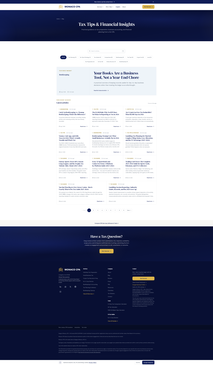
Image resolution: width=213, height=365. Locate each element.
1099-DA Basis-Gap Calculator (116, 310)
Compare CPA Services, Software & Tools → (106, 223)
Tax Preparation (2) (89, 61)
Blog (109, 275)
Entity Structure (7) (111, 61)
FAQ (109, 284)
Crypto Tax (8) (140, 57)
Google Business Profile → (139, 284)
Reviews (110, 278)
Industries (77, 327)
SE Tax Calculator (112, 307)
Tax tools (84, 327)
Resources (110, 287)
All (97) (63, 57)
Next (128, 210)
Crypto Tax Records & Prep (90, 278)
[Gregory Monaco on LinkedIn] (60, 287)
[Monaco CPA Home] (70, 7)
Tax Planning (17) (72, 57)
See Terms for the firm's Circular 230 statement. (89, 352)
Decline (138, 362)
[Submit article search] (89, 51)
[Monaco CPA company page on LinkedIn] (65, 287)
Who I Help (109, 7)
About (124, 7)
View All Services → (88, 294)
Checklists (110, 290)
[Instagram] (60, 292)
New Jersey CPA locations (66, 327)
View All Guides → (113, 321)
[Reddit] (75, 287)
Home (58, 19)
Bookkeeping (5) (120, 57)
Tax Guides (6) (97, 57)
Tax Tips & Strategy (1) (85, 57)
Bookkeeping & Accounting (90, 284)
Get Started (147, 6)
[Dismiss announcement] (153, 2)
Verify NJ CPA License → (139, 287)
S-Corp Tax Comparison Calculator (117, 304)
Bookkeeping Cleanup (89, 290)
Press (109, 281)
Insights (118, 7)
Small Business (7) (123, 61)
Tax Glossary (111, 293)
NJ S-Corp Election (88, 281)
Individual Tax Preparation (90, 272)
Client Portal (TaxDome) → (139, 282)
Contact (110, 296)
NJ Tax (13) (100, 61)
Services (99, 7)
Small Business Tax (88, 275)
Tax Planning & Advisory (89, 287)
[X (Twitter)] (70, 287)
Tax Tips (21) (130, 57)
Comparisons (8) (108, 57)
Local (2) (149, 57)
